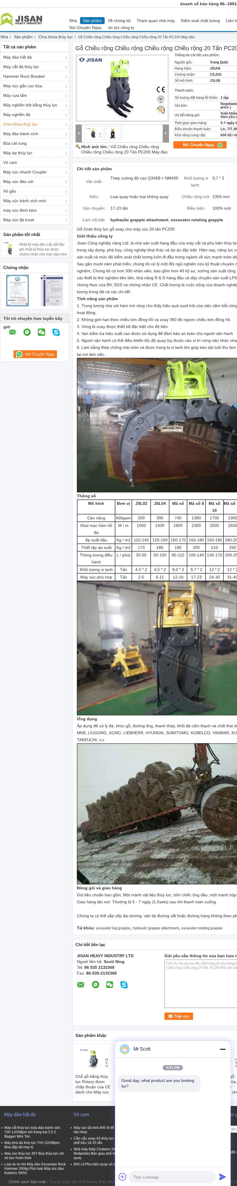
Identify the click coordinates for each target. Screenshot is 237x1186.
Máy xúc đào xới (18, 181)
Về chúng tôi (119, 20)
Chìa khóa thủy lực (55, 37)
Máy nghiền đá (16, 114)
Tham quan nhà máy (156, 20)
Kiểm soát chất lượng (200, 20)
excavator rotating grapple (202, 928)
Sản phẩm (92, 20)
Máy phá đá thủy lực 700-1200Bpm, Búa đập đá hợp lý (32, 1145)
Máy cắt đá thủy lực (21, 66)
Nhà (73, 20)
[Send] (222, 1176)
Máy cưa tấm (15, 95)
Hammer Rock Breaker (24, 76)
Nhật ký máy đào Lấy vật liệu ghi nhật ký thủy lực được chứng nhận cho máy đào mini (43, 249)
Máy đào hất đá (17, 57)
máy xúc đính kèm (20, 210)
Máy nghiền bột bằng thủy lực (30, 105)
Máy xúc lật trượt (18, 219)
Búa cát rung (15, 143)
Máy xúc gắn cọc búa (22, 86)
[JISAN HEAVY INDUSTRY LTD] (79, 133)
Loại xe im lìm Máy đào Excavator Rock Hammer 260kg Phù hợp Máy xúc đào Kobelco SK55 (35, 1168)
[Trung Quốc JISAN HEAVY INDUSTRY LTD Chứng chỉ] (17, 290)
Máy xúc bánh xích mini (24, 200)
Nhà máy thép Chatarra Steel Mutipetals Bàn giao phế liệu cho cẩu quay (103, 1153)
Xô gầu (9, 191)
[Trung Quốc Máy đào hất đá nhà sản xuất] (22, 19)
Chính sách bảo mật (27, 1181)
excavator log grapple (113, 928)
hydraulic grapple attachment (156, 928)
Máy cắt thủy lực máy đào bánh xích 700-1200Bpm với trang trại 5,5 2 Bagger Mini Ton (32, 1132)
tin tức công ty (121, 27)
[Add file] (122, 1176)
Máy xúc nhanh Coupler (25, 172)
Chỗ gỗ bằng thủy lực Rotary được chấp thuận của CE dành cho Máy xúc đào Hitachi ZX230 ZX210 (92, 1089)
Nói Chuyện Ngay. (85, 28)
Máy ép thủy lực (17, 152)
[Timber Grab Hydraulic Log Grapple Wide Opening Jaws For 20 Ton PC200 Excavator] (122, 88)
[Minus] (222, 1049)
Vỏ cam (10, 162)
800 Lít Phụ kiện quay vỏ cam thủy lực (103, 1164)
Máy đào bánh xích (20, 133)
